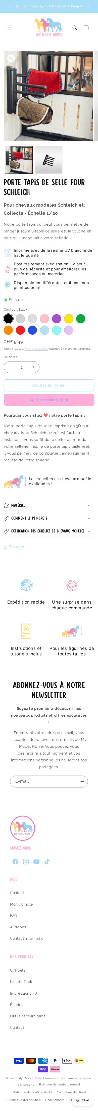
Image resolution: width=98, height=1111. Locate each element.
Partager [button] (16, 547)
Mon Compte (21, 904)
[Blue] (32, 330)
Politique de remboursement (59, 1084)
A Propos (18, 927)
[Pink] (44, 318)
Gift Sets (17, 970)
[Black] (8, 318)
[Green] (80, 318)
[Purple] (56, 318)
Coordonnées (55, 1100)
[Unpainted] (32, 318)
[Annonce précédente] (9, 6)
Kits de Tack (21, 982)
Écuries (16, 1005)
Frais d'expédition (36, 348)
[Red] (20, 330)
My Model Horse (30, 1078)
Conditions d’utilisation (73, 1092)
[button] (10, 27)
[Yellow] (68, 318)
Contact (17, 893)
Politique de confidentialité (32, 1092)
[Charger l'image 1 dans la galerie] (19, 160)
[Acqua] (56, 330)
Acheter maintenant (49, 400)
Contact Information (27, 938)
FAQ (13, 916)
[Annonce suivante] (88, 6)
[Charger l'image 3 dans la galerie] (49, 160)
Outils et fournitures (28, 1016)
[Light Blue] (44, 330)
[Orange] (8, 330)
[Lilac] (68, 330)
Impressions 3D (23, 993)
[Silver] (20, 318)
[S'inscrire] (82, 781)
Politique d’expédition (24, 1100)
